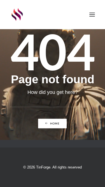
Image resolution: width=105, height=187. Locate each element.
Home (55, 123)
